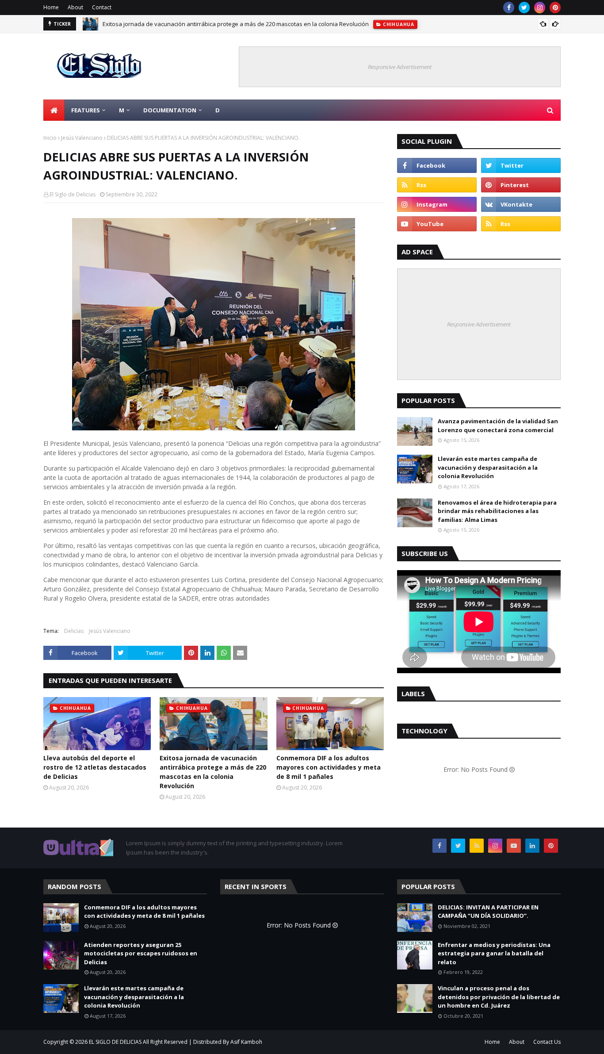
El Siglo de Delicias (73, 194)
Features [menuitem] (85, 110)
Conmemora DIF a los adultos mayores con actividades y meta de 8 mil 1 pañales (328, 767)
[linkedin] (532, 846)
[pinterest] (555, 7)
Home (51, 7)
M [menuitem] (121, 110)
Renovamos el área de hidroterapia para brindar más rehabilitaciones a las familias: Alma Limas (497, 511)
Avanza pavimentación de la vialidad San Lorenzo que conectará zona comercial (498, 425)
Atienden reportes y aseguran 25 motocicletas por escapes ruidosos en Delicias (140, 953)
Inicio (50, 138)
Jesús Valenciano (82, 138)
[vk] (521, 204)
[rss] (437, 184)
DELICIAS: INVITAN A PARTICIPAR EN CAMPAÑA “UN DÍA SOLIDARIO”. (488, 911)
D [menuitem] (217, 110)
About (75, 7)
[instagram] (539, 7)
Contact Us (547, 1042)
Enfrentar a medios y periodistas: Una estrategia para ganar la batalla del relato (494, 953)
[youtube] (437, 223)
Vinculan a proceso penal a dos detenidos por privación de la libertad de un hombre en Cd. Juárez (499, 996)
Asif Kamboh (246, 1042)
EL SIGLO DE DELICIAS (115, 1042)
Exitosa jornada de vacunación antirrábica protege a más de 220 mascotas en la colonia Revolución (236, 23)
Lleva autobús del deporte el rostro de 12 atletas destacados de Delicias (94, 767)
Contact (101, 7)
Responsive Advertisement (400, 67)
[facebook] (508, 7)
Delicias (74, 631)
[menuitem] (54, 110)
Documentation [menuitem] (169, 110)
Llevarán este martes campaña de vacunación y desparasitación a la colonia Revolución (488, 467)
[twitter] (524, 7)
